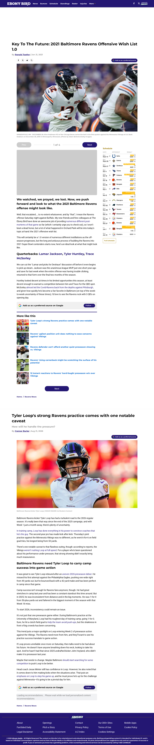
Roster (75, 4)
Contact (79, 723)
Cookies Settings (106, 732)
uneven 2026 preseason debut (77, 574)
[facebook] (134, 3)
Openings (47, 723)
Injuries (83, 4)
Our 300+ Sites (105, 723)
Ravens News (30, 397)
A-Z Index (79, 732)
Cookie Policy (130, 727)
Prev (24, 145)
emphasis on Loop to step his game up (35, 676)
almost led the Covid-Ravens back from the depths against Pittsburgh (59, 287)
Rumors (43, 4)
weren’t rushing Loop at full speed (40, 550)
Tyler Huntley (74, 254)
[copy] (31, 60)
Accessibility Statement (54, 732)
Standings (65, 4)
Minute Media (17, 738)
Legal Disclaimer (25, 732)
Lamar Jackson (50, 254)
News (35, 4)
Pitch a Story (49, 727)
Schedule (54, 4)
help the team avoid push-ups (62, 622)
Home (19, 397)
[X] (139, 3)
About (20, 723)
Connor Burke (22, 431)
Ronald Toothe (22, 54)
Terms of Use (104, 727)
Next (89, 145)
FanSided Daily (24, 727)
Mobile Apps (130, 723)
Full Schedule (109, 241)
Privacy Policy (82, 727)
